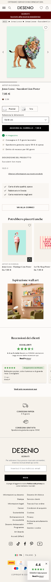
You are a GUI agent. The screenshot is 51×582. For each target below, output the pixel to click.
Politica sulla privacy (35, 484)
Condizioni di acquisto (37, 508)
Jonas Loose (16, 21)
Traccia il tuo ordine (35, 504)
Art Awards (19, 532)
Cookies (30, 513)
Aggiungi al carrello (25, 128)
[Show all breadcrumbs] (5, 21)
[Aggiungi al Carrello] (29, 259)
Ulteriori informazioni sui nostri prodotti (25, 174)
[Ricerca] (10, 8)
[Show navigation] (4, 8)
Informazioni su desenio (13, 495)
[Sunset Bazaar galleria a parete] (25, 301)
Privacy (30, 517)
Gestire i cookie (34, 528)
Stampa (20, 499)
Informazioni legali (16, 504)
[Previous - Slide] (3, 52)
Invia (25, 477)
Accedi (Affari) (17, 536)
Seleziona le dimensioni (13, 115)
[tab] (8, 81)
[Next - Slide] (48, 52)
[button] (38, 570)
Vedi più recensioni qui (25, 389)
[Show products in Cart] (47, 8)
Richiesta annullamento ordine (37, 522)
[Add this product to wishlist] (46, 27)
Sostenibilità (18, 513)
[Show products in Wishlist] (41, 8)
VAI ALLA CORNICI (25, 207)
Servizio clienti (33, 499)
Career (21, 508)
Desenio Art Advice (35, 495)
